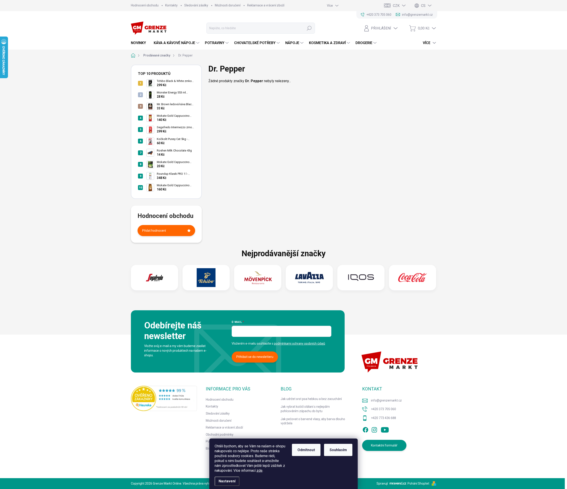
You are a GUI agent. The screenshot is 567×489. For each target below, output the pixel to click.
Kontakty (171, 5)
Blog (209, 448)
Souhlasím (338, 450)
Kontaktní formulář (384, 445)
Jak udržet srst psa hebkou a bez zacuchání (311, 399)
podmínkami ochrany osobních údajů (299, 343)
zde (259, 470)
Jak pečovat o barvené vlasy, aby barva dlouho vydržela (313, 421)
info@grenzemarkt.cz (386, 400)
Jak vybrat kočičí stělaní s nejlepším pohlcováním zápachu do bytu (305, 409)
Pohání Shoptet (419, 483)
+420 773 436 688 (383, 418)
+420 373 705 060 (383, 409)
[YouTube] (385, 429)
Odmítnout (306, 450)
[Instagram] (374, 429)
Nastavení (227, 481)
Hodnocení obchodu (145, 5)
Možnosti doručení (228, 5)
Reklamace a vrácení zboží (265, 5)
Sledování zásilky (196, 5)
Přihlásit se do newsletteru (254, 357)
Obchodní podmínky (219, 434)
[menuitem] (140, 43)
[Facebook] (365, 429)
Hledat (309, 28)
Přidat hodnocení (154, 230)
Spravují (382, 483)
